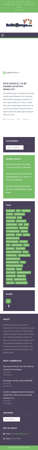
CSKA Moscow (19, 214)
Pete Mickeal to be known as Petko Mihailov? (15, 86)
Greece (25, 252)
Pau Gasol (23, 241)
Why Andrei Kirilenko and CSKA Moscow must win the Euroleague (18, 368)
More (33, 4)
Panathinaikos (21, 221)
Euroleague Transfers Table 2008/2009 (17, 381)
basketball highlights (24, 272)
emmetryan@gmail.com (20, 434)
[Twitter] (22, 10)
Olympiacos (10, 221)
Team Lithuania (16, 245)
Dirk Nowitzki (11, 272)
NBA (18, 211)
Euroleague (10, 248)
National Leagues (9, 4)
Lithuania (24, 231)
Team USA (10, 283)
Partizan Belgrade (12, 241)
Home (9, 1)
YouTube (9, 214)
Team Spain (10, 235)
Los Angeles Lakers (13, 231)
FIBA (13, 1)
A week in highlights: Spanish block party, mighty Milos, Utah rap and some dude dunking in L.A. (18, 395)
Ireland (19, 235)
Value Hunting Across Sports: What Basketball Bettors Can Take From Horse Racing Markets (19, 177)
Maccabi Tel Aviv (12, 228)
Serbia (23, 262)
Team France (20, 248)
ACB (20, 224)
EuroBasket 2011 (21, 283)
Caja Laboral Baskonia (14, 252)
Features (27, 4)
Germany (26, 235)
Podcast (19, 4)
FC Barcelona (11, 217)
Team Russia (11, 276)
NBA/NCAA (28, 1)
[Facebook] (15, 10)
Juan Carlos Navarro (13, 259)
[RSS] (19, 10)
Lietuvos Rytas (11, 255)
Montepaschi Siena (13, 238)
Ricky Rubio (23, 228)
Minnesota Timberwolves (14, 265)
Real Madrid (26, 211)
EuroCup (9, 279)
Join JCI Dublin (25, 447)
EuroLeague (20, 1)
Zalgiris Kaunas (11, 224)
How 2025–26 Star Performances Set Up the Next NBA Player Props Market (19, 189)
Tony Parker (10, 269)
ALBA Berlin (21, 276)
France (19, 269)
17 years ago (10, 119)
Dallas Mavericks (20, 279)
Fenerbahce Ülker (24, 255)
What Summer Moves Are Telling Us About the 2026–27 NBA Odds (18, 165)
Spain (26, 224)
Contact (19, 7)
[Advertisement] (19, 52)
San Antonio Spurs (12, 262)
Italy (8, 245)
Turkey (26, 245)
